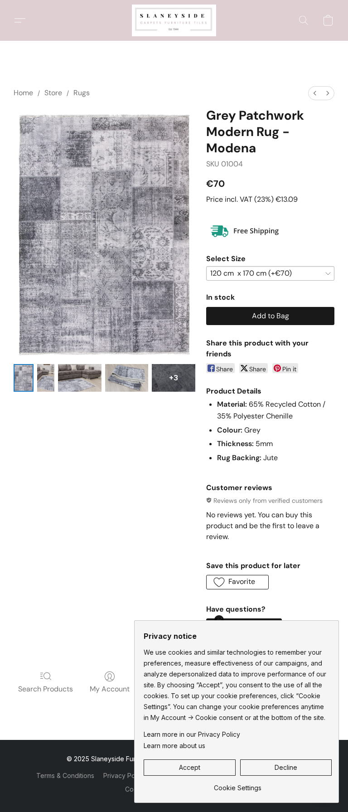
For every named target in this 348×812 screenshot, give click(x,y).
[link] (238, 784)
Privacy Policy (124, 775)
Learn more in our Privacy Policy (192, 734)
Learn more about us (174, 745)
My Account (110, 689)
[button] (174, 20)
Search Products (45, 689)
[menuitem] (315, 93)
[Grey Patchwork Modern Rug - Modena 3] (127, 378)
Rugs (81, 92)
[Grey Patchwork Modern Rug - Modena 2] (80, 378)
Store (53, 92)
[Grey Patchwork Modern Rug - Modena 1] (45, 378)
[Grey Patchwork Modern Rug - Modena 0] (24, 378)
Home (23, 92)
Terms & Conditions (65, 775)
